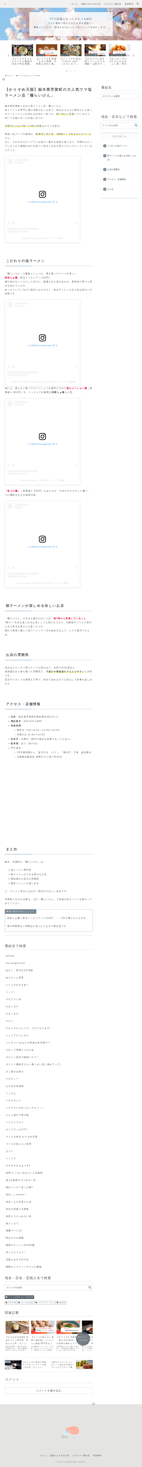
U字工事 (12, 1303)
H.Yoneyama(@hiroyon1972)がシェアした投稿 (42, 583)
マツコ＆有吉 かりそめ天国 (20, 1297)
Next (133, 55)
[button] (89, 1287)
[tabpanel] (22, 55)
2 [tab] (71, 71)
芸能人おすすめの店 (59, 1455)
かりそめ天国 (27, 1303)
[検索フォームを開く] (138, 4)
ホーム (43, 1455)
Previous (8, 55)
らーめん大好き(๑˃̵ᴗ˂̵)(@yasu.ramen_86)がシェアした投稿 (42, 382)
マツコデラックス (46, 1303)
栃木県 (62, 1303)
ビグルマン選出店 (81, 1455)
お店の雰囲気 (113, 169)
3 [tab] (75, 71)
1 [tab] (66, 71)
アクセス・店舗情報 (116, 179)
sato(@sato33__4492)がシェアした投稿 (42, 480)
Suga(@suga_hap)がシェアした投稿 (42, 238)
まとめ (110, 189)
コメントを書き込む (49, 1390)
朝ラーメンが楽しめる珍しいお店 (121, 158)
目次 (115, 136)
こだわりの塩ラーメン (117, 146)
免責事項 (97, 1455)
